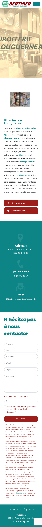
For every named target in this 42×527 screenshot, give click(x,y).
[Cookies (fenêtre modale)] (0, 526)
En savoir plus (18, 203)
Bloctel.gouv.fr (21, 493)
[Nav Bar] (36, 4)
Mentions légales (20, 521)
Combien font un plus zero (16, 396)
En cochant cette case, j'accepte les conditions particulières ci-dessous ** (21, 409)
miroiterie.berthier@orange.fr (21, 299)
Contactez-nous (18, 211)
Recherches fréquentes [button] (21, 509)
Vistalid (22, 515)
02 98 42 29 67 (21, 276)
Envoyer (23, 419)
